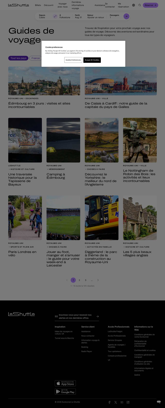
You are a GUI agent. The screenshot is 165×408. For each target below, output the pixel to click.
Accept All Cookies (92, 60)
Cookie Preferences (73, 60)
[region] (83, 54)
